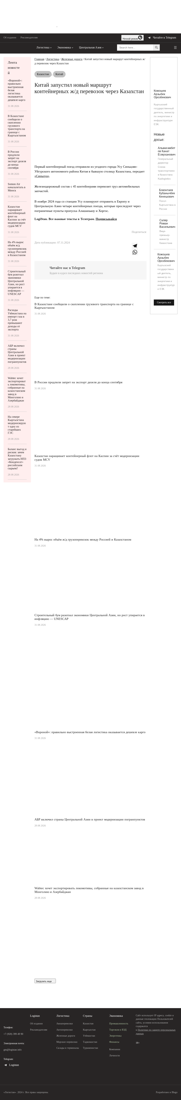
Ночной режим (130, 38)
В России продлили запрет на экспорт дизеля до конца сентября (17, 159)
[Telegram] (139, 246)
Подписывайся (106, 219)
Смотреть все (164, 302)
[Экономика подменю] (72, 47)
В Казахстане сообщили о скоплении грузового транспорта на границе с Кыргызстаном (17, 126)
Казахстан (43, 74)
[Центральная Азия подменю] (103, 47)
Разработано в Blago (166, 1092)
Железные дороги (71, 59)
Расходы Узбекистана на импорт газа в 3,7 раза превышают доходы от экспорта (17, 320)
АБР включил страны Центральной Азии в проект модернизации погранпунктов (17, 353)
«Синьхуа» (41, 176)
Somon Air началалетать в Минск (16, 187)
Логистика (52, 59)
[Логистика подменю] (51, 47)
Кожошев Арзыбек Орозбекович (162, 94)
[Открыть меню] (175, 47)
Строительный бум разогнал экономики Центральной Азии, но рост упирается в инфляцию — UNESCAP (17, 282)
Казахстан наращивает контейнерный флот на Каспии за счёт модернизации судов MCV (17, 216)
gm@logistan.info (13, 1049)
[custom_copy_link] (135, 239)
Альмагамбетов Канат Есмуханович (166, 151)
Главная (39, 59)
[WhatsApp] (139, 252)
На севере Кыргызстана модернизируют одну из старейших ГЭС (17, 424)
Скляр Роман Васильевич (167, 223)
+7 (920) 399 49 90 (13, 1034)
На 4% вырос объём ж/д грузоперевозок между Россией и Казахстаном (17, 249)
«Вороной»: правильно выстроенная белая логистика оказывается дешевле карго (16, 90)
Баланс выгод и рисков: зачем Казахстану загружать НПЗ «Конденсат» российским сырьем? (17, 459)
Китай (59, 74)
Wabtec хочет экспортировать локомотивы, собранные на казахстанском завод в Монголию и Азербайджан (17, 389)
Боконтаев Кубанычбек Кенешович (167, 193)
